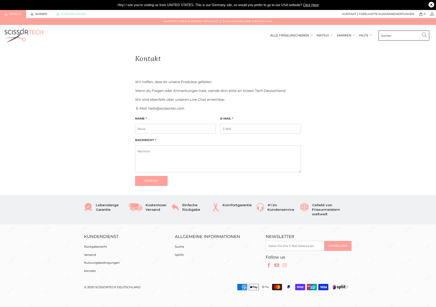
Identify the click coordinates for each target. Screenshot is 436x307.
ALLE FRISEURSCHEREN (290, 35)
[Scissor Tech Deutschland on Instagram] (284, 266)
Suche (179, 246)
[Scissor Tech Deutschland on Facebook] (269, 266)
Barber (41, 14)
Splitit (179, 255)
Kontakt (349, 14)
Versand (90, 255)
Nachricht (145, 140)
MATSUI (323, 35)
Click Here (311, 5)
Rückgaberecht (95, 246)
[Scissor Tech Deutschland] (37, 35)
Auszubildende (73, 14)
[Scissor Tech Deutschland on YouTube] (277, 266)
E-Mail (226, 118)
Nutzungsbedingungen (102, 262)
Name (141, 118)
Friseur (15, 14)
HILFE (363, 35)
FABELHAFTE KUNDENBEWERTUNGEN (386, 14)
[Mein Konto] (432, 14)
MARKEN (344, 35)
